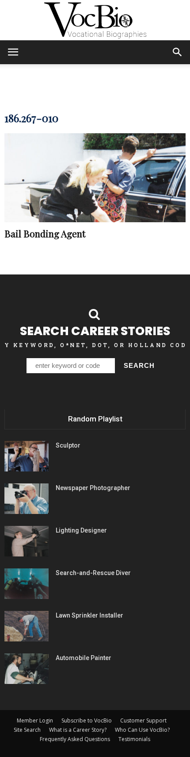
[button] (177, 52)
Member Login (35, 720)
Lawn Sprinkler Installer (89, 615)
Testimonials (134, 739)
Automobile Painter (83, 657)
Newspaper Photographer (93, 487)
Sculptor (68, 445)
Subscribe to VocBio (86, 720)
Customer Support (143, 720)
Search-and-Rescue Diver (93, 572)
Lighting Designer (81, 530)
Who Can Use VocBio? (142, 730)
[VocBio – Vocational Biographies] (95, 20)
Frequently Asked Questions (75, 739)
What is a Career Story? (77, 730)
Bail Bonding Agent (44, 233)
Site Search (27, 730)
